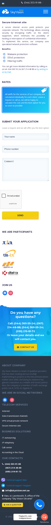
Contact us (27, 347)
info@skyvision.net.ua (17, 490)
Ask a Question (13, 505)
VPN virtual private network (15, 420)
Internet (6, 411)
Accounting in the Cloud (13, 452)
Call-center (7, 447)
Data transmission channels (15, 415)
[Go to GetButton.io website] (44, 522)
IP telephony (8, 442)
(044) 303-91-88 (32, 2)
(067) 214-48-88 (13, 467)
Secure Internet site (11, 425)
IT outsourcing (9, 437)
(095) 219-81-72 (13, 471)
